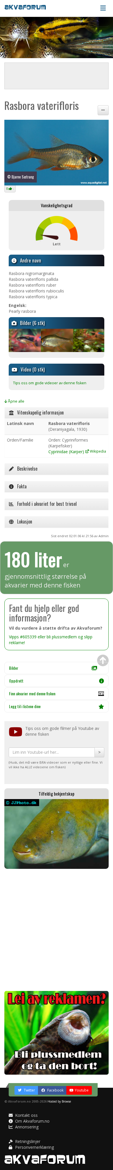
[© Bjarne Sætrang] (24, 340)
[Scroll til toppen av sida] (103, 660)
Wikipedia (97, 451)
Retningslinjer (27, 1141)
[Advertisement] (56, 930)
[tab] (56, 412)
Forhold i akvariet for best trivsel (45, 503)
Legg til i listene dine (25, 706)
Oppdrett (16, 681)
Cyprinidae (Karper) (66, 451)
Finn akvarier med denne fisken (32, 693)
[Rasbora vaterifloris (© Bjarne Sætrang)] (56, 153)
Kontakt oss (26, 1115)
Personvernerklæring (34, 1147)
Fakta (20, 486)
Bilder (13, 668)
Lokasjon (23, 521)
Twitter (29, 1090)
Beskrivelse (25, 468)
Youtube (82, 1090)
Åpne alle (15, 401)
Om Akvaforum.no (32, 1121)
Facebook (54, 1090)
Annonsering (26, 1127)
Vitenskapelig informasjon (39, 412)
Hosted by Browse (59, 1101)
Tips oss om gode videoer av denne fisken (49, 383)
